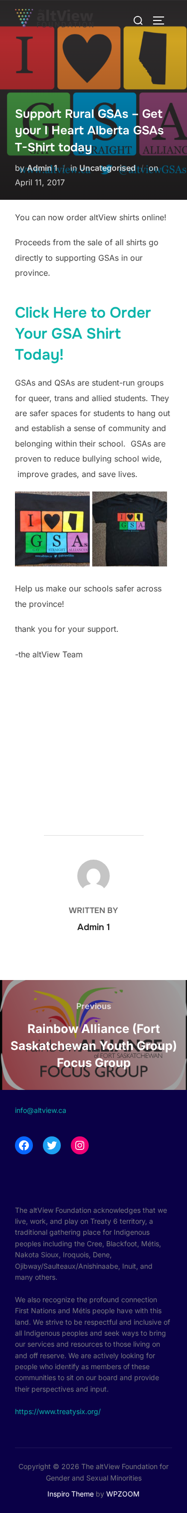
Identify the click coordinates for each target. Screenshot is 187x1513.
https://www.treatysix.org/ (58, 1411)
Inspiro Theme (70, 1494)
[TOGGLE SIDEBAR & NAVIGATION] (162, 20)
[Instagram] (80, 1145)
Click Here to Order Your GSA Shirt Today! (83, 333)
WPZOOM (123, 1494)
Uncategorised (107, 168)
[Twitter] (52, 1145)
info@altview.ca (40, 1110)
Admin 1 (42, 168)
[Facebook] (24, 1145)
